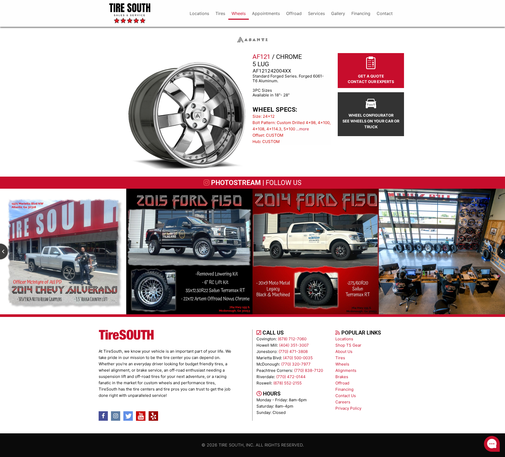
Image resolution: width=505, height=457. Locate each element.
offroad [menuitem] (294, 13)
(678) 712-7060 (292, 338)
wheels (342, 364)
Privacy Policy (348, 408)
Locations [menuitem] (199, 13)
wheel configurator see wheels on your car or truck (370, 121)
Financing (344, 389)
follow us (283, 183)
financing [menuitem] (360, 13)
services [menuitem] (316, 13)
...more (302, 129)
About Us (343, 351)
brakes (341, 376)
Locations (344, 338)
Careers (342, 401)
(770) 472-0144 (291, 376)
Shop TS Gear (348, 345)
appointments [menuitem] (266, 13)
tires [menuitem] (220, 13)
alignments (345, 370)
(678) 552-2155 (287, 383)
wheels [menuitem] (238, 13)
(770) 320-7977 (296, 364)
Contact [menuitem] (385, 13)
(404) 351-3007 (294, 345)
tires (340, 357)
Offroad (342, 383)
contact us (345, 395)
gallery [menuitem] (338, 13)
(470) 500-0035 (298, 357)
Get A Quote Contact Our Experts (371, 79)
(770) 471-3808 (293, 351)
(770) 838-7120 (308, 370)
